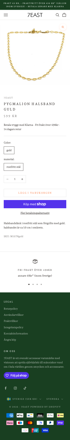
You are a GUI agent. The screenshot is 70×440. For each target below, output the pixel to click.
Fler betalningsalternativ (35, 212)
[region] (35, 268)
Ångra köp (10, 339)
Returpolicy (11, 308)
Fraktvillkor (11, 320)
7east (8, 97)
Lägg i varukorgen (35, 192)
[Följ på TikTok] (25, 388)
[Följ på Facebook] (5, 388)
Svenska (52, 399)
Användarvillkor (14, 314)
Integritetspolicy (13, 327)
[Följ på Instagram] (15, 388)
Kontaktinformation (16, 333)
